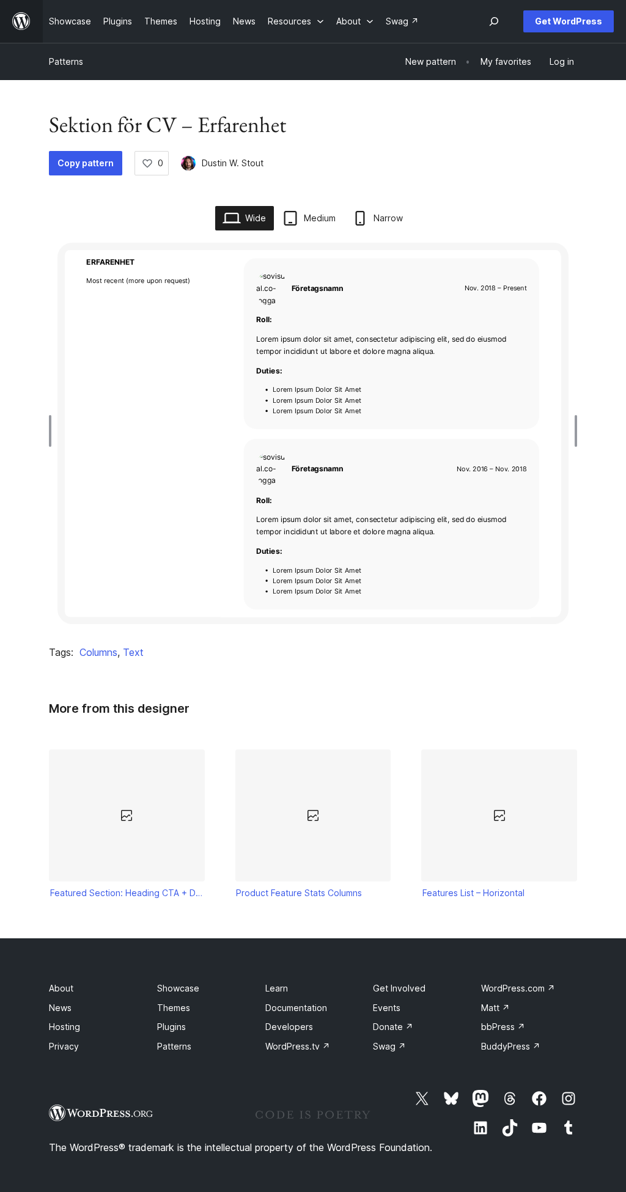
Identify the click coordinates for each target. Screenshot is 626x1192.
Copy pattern (85, 163)
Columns (98, 652)
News (60, 1008)
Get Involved (399, 988)
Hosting (64, 1026)
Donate (393, 1026)
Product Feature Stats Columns (299, 893)
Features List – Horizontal (473, 893)
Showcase (178, 988)
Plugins (171, 1026)
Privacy (64, 1046)
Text (133, 652)
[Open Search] (494, 21)
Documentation (296, 1008)
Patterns (66, 61)
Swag (389, 1046)
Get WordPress (568, 21)
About (61, 988)
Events (386, 1008)
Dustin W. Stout (232, 163)
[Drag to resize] (53, 431)
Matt (495, 1008)
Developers (289, 1026)
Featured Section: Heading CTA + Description (127, 893)
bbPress (503, 1026)
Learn (276, 988)
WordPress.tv (297, 1046)
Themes (173, 1008)
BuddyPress (510, 1046)
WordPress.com (518, 988)
